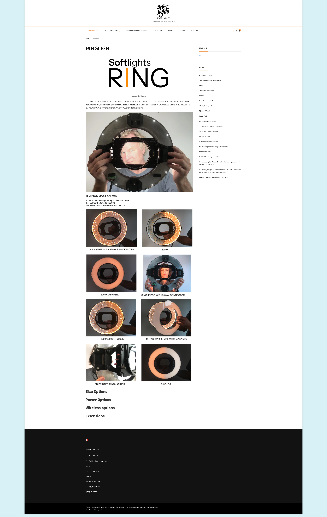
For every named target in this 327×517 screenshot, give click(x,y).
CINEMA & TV (93, 31)
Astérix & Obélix (205, 136)
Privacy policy (98, 509)
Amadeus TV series (206, 75)
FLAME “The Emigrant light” (209, 157)
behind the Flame (205, 151)
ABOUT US (158, 31)
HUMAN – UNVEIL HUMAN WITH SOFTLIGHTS (214, 177)
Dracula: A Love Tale (206, 101)
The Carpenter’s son (206, 90)
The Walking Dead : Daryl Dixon (210, 80)
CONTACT (171, 31)
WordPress (89, 509)
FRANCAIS (194, 31)
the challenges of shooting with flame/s (213, 146)
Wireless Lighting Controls (137, 31)
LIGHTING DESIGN (111, 31)
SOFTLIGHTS (163, 19)
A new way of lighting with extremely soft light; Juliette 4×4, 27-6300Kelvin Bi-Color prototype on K (220, 170)
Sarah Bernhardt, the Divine (209, 131)
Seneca (202, 95)
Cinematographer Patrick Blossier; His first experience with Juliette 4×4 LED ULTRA (220, 163)
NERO (201, 85)
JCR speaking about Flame (208, 141)
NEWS (183, 31)
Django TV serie (205, 111)
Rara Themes (144, 507)
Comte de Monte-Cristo (207, 121)
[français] (200, 56)
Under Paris (203, 116)
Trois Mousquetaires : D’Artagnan (211, 126)
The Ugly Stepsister (206, 106)
